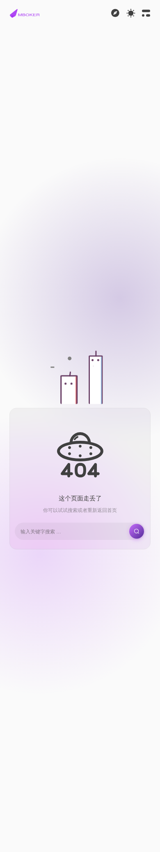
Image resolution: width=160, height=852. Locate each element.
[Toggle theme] (131, 13)
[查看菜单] (115, 13)
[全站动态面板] (146, 13)
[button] (24, 13)
